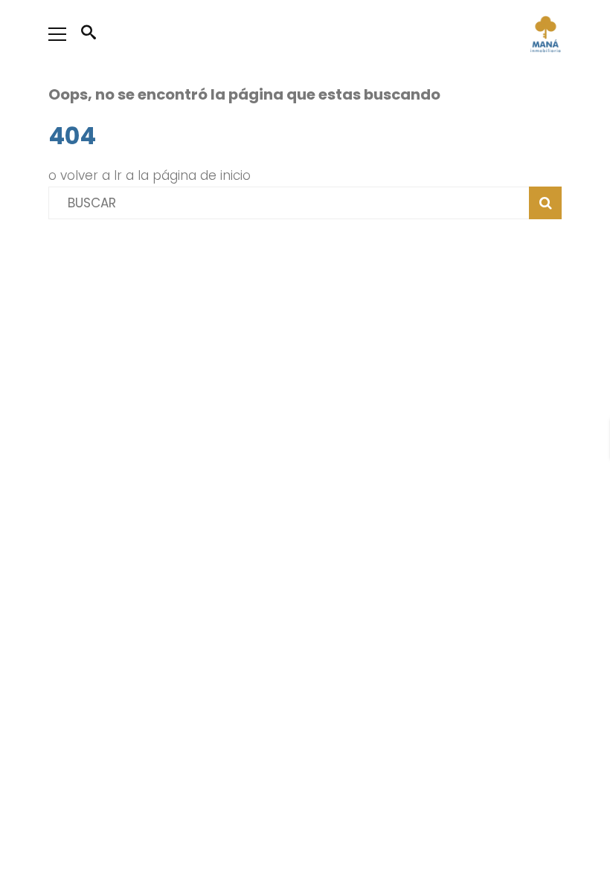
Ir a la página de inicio (182, 175)
